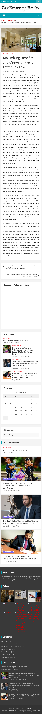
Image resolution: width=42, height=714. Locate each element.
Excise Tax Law (6, 649)
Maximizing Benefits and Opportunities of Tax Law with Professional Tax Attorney (21, 267)
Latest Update (9, 663)
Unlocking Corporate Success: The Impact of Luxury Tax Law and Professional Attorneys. (24, 375)
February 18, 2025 (8, 343)
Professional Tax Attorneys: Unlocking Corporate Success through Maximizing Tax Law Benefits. (19, 486)
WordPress (36, 711)
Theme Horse (12, 711)
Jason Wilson (20, 71)
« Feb (4, 422)
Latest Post (9, 335)
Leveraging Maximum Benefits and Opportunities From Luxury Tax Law (21, 275)
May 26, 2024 (16, 356)
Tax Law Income (6, 657)
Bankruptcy (6, 338)
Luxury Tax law (17, 371)
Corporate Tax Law (18, 346)
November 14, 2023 (9, 71)
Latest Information (11, 443)
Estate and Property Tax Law (10, 646)
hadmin (17, 343)
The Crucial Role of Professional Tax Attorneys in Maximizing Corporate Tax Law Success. (25, 364)
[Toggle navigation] (4, 15)
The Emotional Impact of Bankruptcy (16, 340)
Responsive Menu (38, 1)
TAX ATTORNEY (26, 708)
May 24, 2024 (16, 368)
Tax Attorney (8, 54)
